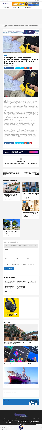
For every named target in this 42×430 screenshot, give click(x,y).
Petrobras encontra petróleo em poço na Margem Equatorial (32, 281)
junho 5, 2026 (26, 217)
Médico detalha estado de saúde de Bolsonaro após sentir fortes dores (11, 173)
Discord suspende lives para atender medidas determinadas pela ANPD (17, 363)
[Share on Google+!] (25, 68)
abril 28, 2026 (7, 235)
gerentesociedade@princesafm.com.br (21, 0)
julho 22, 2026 (26, 198)
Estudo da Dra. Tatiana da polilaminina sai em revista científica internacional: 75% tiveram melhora (9, 289)
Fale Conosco (28, 7)
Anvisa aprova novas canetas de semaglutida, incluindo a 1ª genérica (10, 281)
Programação (21, 7)
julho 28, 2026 (7, 199)
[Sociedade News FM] (7, 4)
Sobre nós (9, 7)
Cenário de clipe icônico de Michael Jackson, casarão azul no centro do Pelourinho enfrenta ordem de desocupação (31, 195)
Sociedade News (8, 65)
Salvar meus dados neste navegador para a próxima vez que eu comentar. (19, 264)
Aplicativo (15, 7)
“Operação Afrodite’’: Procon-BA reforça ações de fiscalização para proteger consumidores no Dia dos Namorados (31, 214)
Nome (5, 258)
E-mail (17, 258)
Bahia (6, 25)
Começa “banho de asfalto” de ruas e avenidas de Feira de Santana (31, 173)
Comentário (6, 249)
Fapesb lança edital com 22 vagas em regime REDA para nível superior (11, 233)
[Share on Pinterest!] (31, 68)
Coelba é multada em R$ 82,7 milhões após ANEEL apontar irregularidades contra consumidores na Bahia (10, 196)
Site (28, 258)
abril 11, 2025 (14, 65)
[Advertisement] (21, 16)
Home (5, 7)
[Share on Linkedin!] (28, 68)
